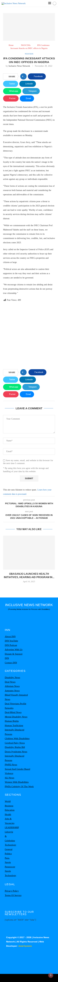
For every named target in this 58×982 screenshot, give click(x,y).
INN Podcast (11, 645)
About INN (10, 636)
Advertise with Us (13, 649)
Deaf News (10, 682)
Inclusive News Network (19, 66)
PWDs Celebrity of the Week (19, 786)
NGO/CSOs (25, 45)
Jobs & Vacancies (9, 820)
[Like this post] (24, 76)
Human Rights (12, 721)
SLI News (9, 778)
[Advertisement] (29, 336)
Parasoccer (10, 866)
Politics (8, 853)
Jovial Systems (25, 946)
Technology (10, 845)
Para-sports (8, 860)
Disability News (12, 677)
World (8, 801)
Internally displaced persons (14, 732)
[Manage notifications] (50, 975)
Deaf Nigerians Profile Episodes (15, 705)
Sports (8, 871)
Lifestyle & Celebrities (10, 836)
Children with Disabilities (17, 738)
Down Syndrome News (16, 751)
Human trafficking (14, 725)
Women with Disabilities (17, 782)
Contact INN (11, 662)
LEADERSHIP (12, 827)
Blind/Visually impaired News (16, 697)
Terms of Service (13, 895)
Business (9, 805)
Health (8, 814)
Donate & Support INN (13, 656)
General (8, 849)
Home (11, 45)
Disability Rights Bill (15, 747)
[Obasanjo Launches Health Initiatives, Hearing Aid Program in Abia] (29, 553)
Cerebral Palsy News (15, 743)
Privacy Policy (12, 891)
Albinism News (12, 686)
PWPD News (11, 764)
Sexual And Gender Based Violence (17, 771)
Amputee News (12, 690)
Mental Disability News (16, 717)
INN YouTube (11, 641)
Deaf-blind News (13, 712)
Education (10, 810)
